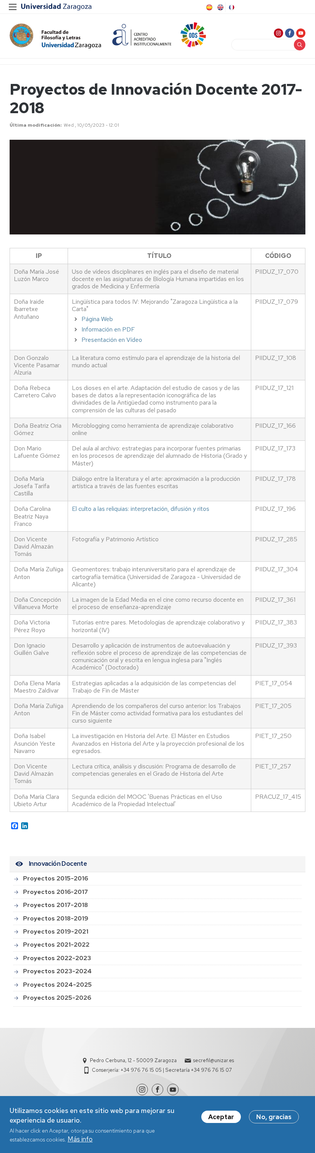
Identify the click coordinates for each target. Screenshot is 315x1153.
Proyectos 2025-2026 (57, 998)
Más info (80, 1139)
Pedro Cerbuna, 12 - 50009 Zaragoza (133, 1060)
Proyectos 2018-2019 (55, 918)
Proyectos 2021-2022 (56, 944)
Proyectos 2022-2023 (57, 958)
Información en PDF (108, 329)
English (219, 7)
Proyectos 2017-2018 (55, 905)
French (230, 7)
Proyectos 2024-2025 (57, 985)
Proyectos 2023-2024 (57, 971)
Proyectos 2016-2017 (55, 892)
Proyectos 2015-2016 (55, 878)
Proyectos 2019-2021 (55, 931)
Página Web (97, 319)
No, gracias (274, 1117)
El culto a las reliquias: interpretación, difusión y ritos (140, 509)
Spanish (208, 7)
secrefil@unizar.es (213, 1060)
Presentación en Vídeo (111, 340)
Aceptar (221, 1117)
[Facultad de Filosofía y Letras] (55, 36)
